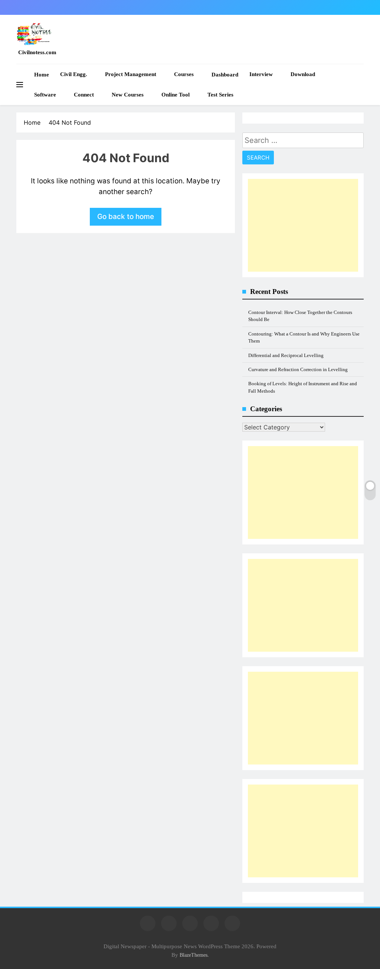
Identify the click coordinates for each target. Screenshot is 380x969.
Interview (261, 74)
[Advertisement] (303, 225)
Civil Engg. (73, 74)
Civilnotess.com (37, 52)
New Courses (128, 95)
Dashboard (225, 75)
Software (45, 95)
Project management (130, 74)
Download (303, 74)
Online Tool (175, 95)
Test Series (220, 95)
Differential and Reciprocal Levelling (286, 355)
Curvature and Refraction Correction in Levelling (298, 369)
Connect (84, 95)
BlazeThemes (193, 955)
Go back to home (125, 216)
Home (41, 75)
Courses (184, 74)
